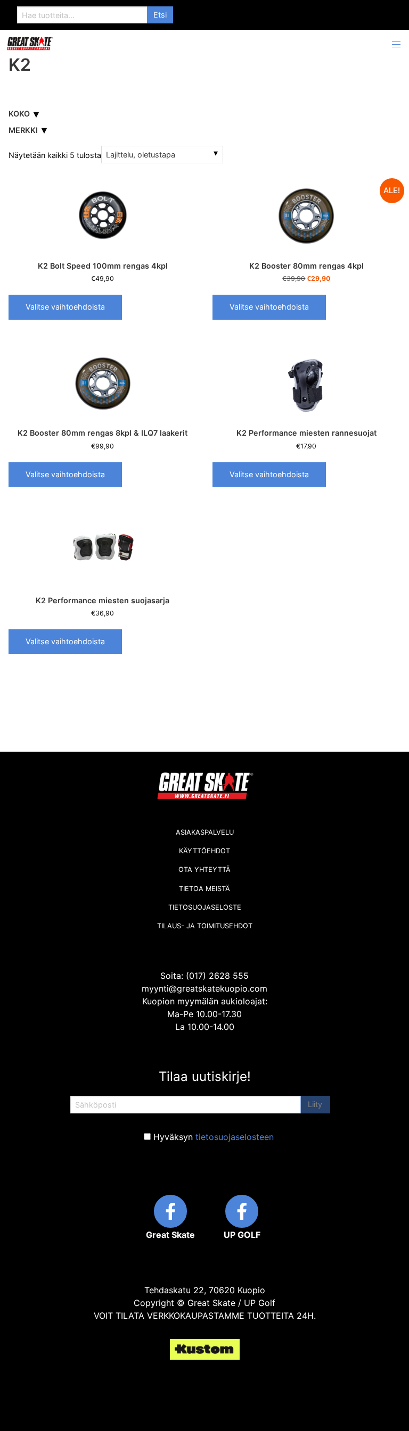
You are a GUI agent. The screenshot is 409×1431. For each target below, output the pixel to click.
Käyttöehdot (204, 851)
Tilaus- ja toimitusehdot (204, 926)
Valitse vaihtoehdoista (65, 306)
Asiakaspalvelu (205, 832)
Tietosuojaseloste (204, 907)
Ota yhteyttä (204, 869)
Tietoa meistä (204, 889)
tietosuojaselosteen (234, 1137)
